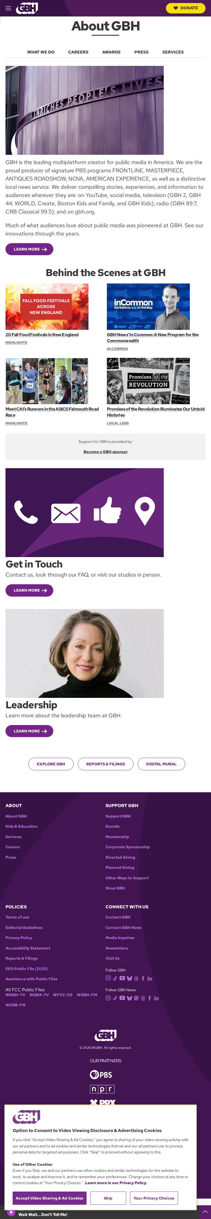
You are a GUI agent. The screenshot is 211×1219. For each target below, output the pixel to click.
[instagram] (108, 978)
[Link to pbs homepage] (101, 1074)
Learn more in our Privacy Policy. (116, 1182)
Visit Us (113, 958)
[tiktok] (115, 978)
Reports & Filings (105, 764)
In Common (117, 349)
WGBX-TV (39, 995)
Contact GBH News (123, 927)
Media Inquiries (120, 938)
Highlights (16, 342)
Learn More (27, 249)
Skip (108, 1198)
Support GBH (118, 816)
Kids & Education (21, 826)
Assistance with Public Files (31, 979)
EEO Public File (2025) (26, 969)
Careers (12, 847)
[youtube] (122, 978)
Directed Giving (120, 857)
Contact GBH (118, 917)
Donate (189, 8)
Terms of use (17, 917)
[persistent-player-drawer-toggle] (205, 1212)
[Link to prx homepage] (103, 1102)
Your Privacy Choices (154, 1198)
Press (10, 857)
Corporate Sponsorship (128, 847)
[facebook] (143, 978)
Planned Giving (120, 867)
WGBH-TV (15, 995)
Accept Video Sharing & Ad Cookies (50, 1198)
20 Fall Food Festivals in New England (41, 335)
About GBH (16, 816)
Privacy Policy (18, 938)
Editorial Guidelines (24, 927)
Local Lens (118, 423)
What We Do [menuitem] (40, 52)
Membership (117, 837)
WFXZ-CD (63, 995)
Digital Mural (161, 764)
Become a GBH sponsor (106, 451)
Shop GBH (115, 888)
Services (13, 837)
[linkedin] (149, 978)
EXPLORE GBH (51, 764)
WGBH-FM (87, 995)
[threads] (136, 978)
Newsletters (117, 948)
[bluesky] (129, 978)
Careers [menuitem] (78, 52)
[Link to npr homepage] (102, 1089)
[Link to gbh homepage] (27, 8)
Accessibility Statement (27, 948)
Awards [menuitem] (111, 52)
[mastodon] (136, 998)
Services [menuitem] (173, 52)
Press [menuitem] (141, 52)
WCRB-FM (15, 1005)
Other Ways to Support (127, 878)
